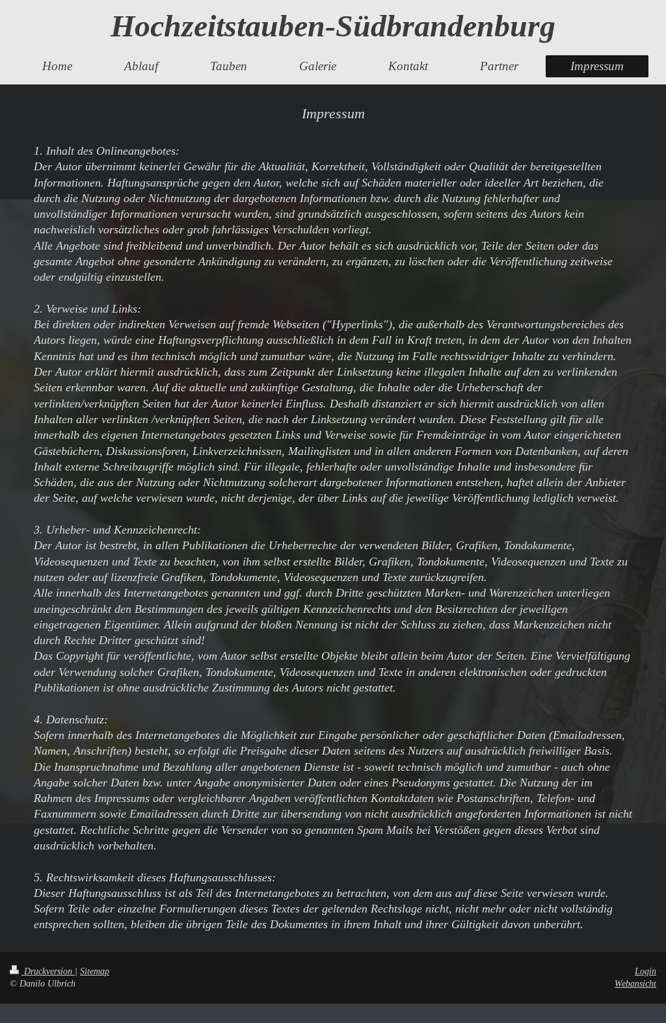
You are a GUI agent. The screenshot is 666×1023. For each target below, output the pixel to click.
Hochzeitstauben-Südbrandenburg (333, 25)
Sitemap (94, 971)
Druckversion (48, 971)
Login (645, 971)
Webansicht (635, 984)
